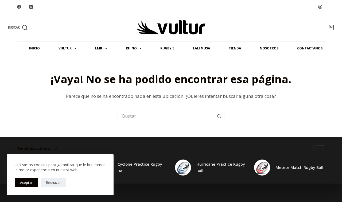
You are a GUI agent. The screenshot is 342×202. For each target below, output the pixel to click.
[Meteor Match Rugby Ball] (262, 168)
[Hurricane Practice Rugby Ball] (183, 168)
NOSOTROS (269, 48)
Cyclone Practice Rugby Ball (140, 167)
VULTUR (65, 48)
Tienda (235, 48)
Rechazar (53, 182)
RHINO (131, 48)
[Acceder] (320, 7)
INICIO (34, 48)
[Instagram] (31, 7)
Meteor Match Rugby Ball (299, 167)
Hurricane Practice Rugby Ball (220, 167)
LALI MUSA (201, 48)
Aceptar (26, 182)
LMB (98, 48)
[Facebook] (19, 7)
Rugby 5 (167, 48)
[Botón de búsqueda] (219, 116)
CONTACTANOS (309, 48)
